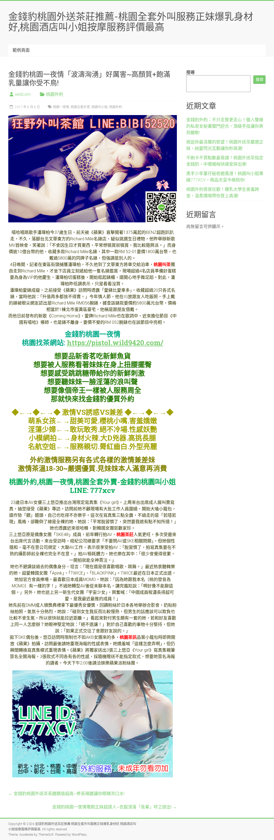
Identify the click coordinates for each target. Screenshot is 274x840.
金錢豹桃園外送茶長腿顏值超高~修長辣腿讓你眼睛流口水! (66, 793)
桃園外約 (54, 94)
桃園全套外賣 (80, 107)
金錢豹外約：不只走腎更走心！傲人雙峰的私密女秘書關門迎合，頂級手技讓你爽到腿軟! (224, 126)
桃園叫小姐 (100, 107)
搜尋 (190, 72)
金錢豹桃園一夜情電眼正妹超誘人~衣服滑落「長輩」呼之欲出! (114, 806)
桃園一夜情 (61, 107)
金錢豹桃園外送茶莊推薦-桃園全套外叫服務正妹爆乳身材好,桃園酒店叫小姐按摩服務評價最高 (130, 21)
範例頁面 (21, 50)
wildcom (23, 94)
